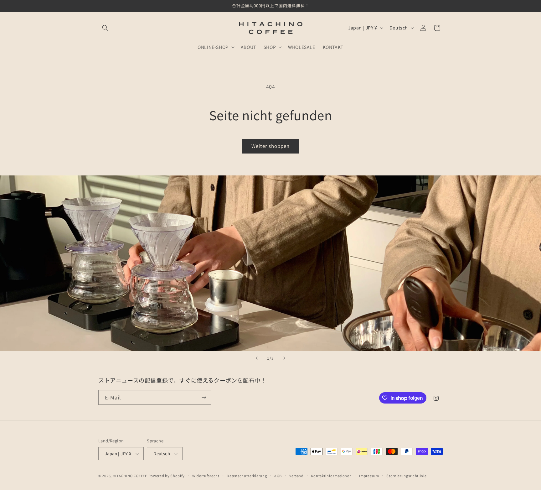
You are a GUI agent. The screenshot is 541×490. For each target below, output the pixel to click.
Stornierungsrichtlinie (406, 475)
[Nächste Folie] (284, 358)
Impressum (369, 475)
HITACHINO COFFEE (130, 475)
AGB (278, 475)
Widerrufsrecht (205, 475)
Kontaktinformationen (331, 475)
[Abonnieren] (204, 397)
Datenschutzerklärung (247, 475)
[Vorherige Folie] (257, 358)
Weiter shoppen (270, 146)
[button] (105, 28)
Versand (296, 475)
